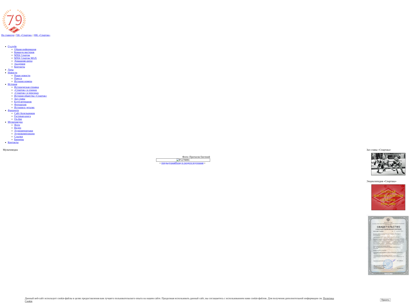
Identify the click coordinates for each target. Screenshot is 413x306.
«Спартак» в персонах (26, 93)
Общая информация (25, 49)
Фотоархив (20, 104)
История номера (23, 81)
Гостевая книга (22, 116)
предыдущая (168, 163)
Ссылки (18, 136)
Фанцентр (13, 110)
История (12, 84)
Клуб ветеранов (23, 101)
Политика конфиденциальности (383, 288)
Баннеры (19, 139)
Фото (17, 125)
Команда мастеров (24, 52)
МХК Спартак (22, 55)
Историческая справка (26, 87)
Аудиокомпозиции (24, 133)
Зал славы (19, 98)
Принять (385, 300)
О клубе (12, 46)
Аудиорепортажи (23, 130)
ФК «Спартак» (42, 35)
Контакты (19, 66)
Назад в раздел (183, 163)
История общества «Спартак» (30, 95)
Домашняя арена (23, 61)
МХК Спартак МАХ (25, 58)
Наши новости (22, 75)
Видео (17, 127)
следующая (197, 163)
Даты (11, 69)
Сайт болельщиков (24, 113)
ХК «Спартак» (24, 35)
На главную (7, 35)
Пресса (18, 78)
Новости (12, 72)
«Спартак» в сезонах (25, 90)
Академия (19, 63)
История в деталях (24, 107)
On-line (18, 119)
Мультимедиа (15, 122)
